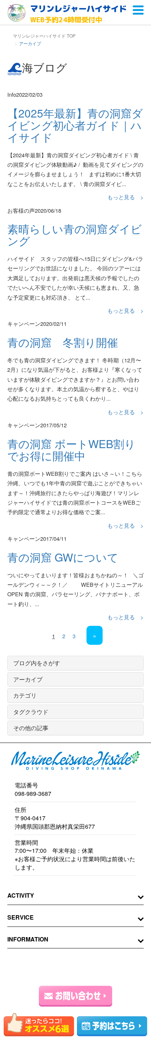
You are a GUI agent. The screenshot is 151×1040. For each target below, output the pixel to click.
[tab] (75, 663)
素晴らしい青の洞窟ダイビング (74, 235)
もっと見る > (125, 197)
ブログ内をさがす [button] (36, 663)
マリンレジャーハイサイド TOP (44, 35)
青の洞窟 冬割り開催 (62, 342)
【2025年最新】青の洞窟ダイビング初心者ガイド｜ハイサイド (75, 125)
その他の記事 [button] (30, 728)
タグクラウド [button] (30, 712)
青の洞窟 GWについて (62, 557)
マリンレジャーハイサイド (78, 13)
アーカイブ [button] (28, 679)
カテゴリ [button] (25, 695)
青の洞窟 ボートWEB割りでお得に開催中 (71, 449)
